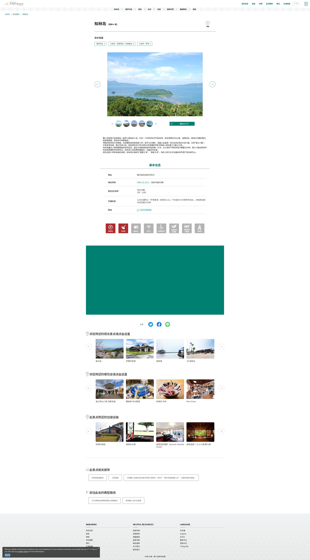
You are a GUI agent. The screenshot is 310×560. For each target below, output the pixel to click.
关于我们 (136, 546)
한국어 (182, 537)
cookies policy (23, 551)
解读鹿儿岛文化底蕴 (133, 500)
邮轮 (194, 9)
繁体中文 (183, 540)
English (183, 533)
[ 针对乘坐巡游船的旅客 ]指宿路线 (104, 500)
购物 (87, 537)
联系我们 (136, 549)
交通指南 (89, 546)
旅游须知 (136, 530)
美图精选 (183, 9)
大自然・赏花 (144, 43)
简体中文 (183, 543)
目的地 (116, 9)
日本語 (182, 530)
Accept (7, 555)
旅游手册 (136, 540)
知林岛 (25, 14)
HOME (7, 14)
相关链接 (136, 543)
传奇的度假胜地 (98, 477)
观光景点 (16, 14)
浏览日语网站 (145, 209)
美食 (87, 533)
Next (212, 84)
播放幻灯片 (184, 123)
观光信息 (89, 530)
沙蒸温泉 (115, 477)
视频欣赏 (170, 9)
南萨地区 (99, 43)
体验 (140, 9)
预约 (87, 543)
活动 (149, 9)
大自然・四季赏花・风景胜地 (121, 43)
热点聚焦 (89, 540)
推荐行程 (128, 9)
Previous (97, 84)
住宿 (159, 9)
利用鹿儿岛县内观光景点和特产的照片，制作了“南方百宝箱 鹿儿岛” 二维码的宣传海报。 (161, 477)
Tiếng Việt (184, 546)
